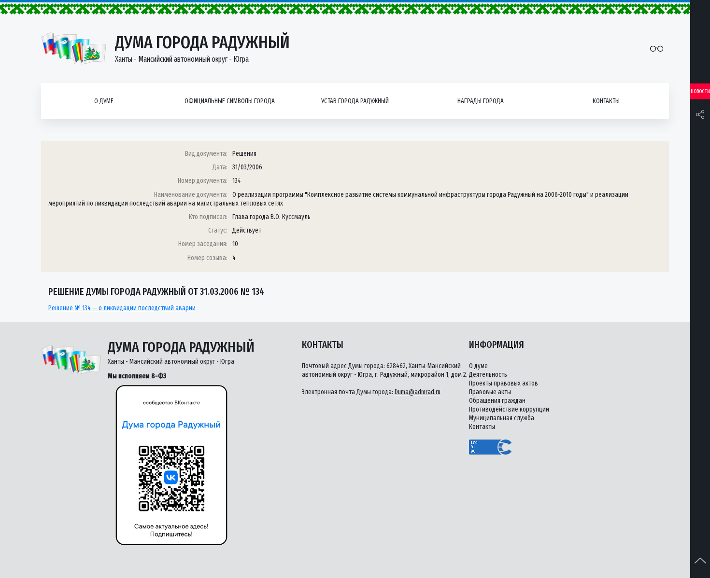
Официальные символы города (230, 101)
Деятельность (488, 375)
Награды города (480, 101)
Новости (700, 91)
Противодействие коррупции (509, 409)
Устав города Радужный (355, 101)
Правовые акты (490, 392)
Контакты (606, 101)
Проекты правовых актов (503, 383)
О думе (104, 101)
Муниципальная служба (501, 418)
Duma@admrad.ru (417, 392)
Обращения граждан (497, 401)
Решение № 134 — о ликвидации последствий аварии (122, 308)
